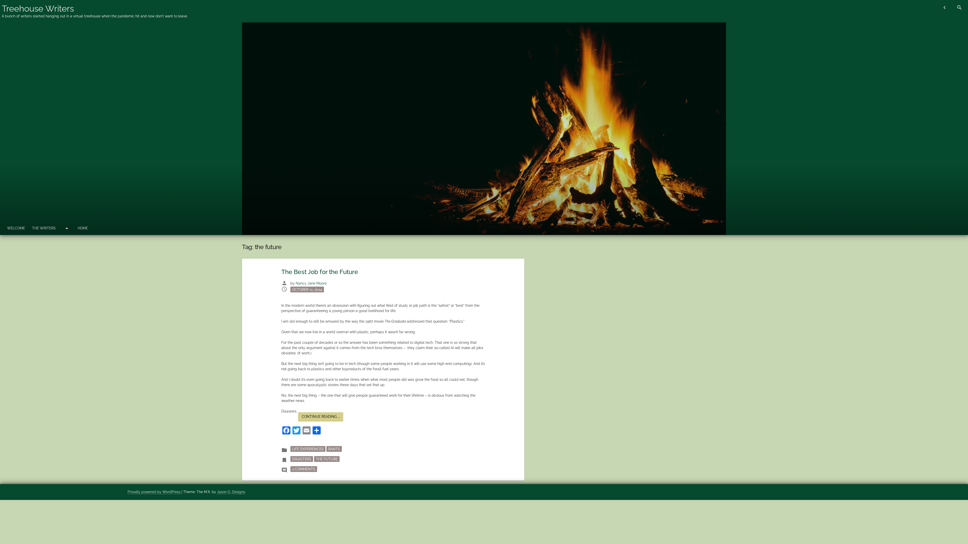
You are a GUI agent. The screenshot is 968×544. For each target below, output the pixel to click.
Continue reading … (322, 417)
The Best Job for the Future (319, 272)
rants (334, 449)
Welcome (16, 228)
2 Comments (304, 469)
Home (83, 228)
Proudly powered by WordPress (155, 492)
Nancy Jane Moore (311, 283)
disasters (301, 459)
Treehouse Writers (38, 9)
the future (327, 459)
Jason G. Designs (231, 492)
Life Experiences (308, 449)
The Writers (44, 228)
